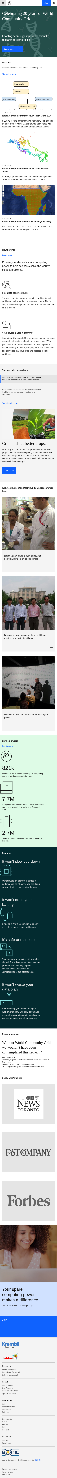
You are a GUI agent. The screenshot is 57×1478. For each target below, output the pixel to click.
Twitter (5, 1440)
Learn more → (8, 255)
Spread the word (9, 1393)
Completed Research (11, 1372)
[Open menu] (3, 3)
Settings (5, 1412)
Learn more (9, 49)
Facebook (6, 1443)
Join (6, 470)
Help (4, 1427)
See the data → (9, 746)
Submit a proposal (10, 1375)
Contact (5, 1430)
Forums (5, 1424)
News (4, 1422)
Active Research (9, 1369)
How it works (7, 1385)
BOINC (38, 1460)
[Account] (54, 3)
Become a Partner (10, 1391)
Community (7, 1419)
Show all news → (9, 74)
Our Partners (7, 1388)
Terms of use (7, 1472)
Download (6, 1409)
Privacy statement (9, 1469)
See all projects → (10, 403)
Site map (6, 1474)
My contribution (8, 1407)
